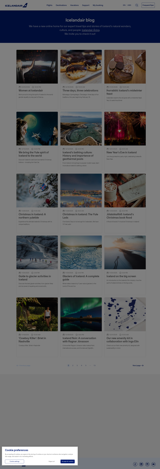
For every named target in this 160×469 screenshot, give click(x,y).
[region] (40, 456)
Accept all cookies (67, 461)
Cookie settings (14, 461)
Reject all (52, 461)
